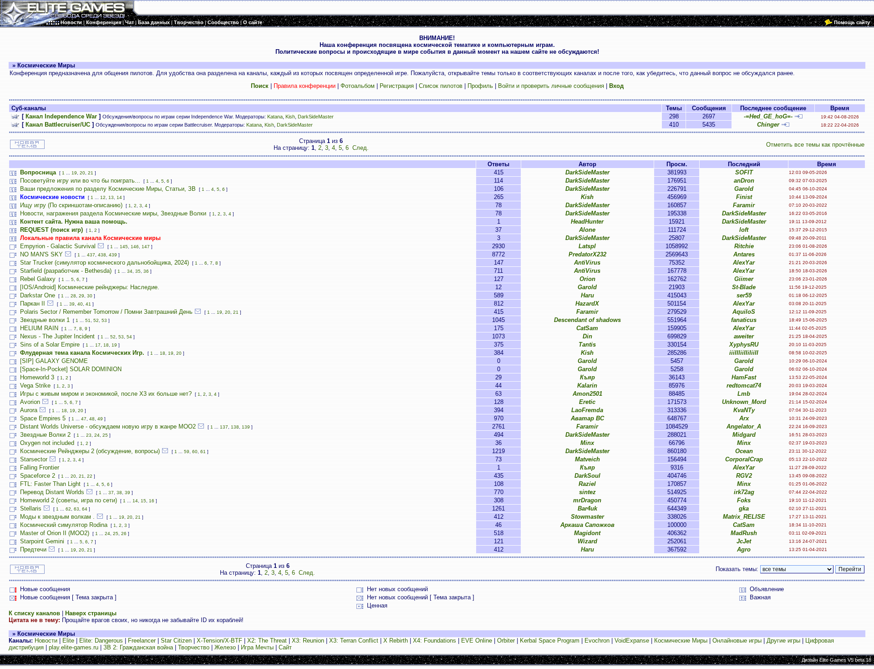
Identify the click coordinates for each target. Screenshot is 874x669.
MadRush (744, 533)
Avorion (30, 401)
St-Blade (744, 287)
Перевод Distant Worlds (52, 492)
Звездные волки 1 (45, 320)
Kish (290, 116)
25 (105, 435)
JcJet (744, 541)
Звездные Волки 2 (45, 434)
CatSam (587, 328)
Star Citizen (176, 640)
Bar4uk (587, 508)
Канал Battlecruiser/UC (57, 124)
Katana (275, 116)
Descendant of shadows (587, 320)
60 (195, 451)
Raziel (587, 483)
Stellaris (30, 508)
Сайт (285, 647)
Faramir (744, 205)
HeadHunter (587, 221)
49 (100, 418)
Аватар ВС (587, 418)
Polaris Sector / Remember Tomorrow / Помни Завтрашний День (106, 311)
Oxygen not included (47, 442)
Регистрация (397, 85)
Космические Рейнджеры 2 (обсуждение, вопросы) (90, 451)
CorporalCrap (744, 459)
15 (143, 500)
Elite (68, 640)
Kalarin (587, 385)
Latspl (587, 246)
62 (68, 508)
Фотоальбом (357, 85)
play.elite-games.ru (73, 647)
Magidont (587, 533)
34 (129, 271)
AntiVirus (587, 262)
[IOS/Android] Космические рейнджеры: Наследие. (89, 287)
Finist (744, 197)
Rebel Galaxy (38, 279)
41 (88, 303)
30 (89, 295)
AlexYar (744, 262)
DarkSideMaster (316, 116)
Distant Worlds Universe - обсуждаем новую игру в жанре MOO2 (108, 426)
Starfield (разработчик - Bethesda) (66, 270)
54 (129, 336)
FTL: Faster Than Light (50, 483)
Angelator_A (744, 426)
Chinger (768, 124)
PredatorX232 (587, 254)
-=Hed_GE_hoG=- (768, 116)
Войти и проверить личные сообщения (551, 85)
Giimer (743, 279)
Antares (744, 254)
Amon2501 (587, 393)
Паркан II (32, 303)
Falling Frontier (39, 467)
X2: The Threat (267, 640)
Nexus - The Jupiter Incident (57, 336)
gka (744, 508)
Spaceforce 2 (37, 475)
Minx (587, 442)
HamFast (744, 377)
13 (111, 197)
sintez (587, 492)
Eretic (587, 401)
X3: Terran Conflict (353, 640)
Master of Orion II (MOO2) (54, 533)
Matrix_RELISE (744, 516)
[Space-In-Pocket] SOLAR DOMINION (71, 369)
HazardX (587, 303)
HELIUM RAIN (39, 328)
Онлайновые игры (737, 640)
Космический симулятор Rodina (63, 524)
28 (73, 295)
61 (203, 451)
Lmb (743, 393)
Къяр (587, 377)
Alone (587, 229)
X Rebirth (395, 640)
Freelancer (142, 640)
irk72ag (744, 492)
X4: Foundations (434, 640)
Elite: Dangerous (101, 640)
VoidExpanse (632, 640)
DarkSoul (587, 475)
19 (74, 172)
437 (91, 254)
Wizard (587, 541)
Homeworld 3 (37, 377)
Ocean (744, 451)
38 (119, 492)
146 (135, 246)
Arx (744, 418)
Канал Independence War (61, 116)
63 (76, 508)
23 (88, 435)
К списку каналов (34, 613)
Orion (587, 279)
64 (84, 508)
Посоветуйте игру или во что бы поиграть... (80, 180)
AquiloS (743, 311)
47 (83, 418)
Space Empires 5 (43, 418)
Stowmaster (587, 516)
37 (111, 492)
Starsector (33, 459)
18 (106, 344)
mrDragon (587, 500)
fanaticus (744, 320)
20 (82, 172)
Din (587, 336)
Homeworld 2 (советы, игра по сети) (68, 500)
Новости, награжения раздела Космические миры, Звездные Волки (113, 213)
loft (743, 229)
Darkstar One (37, 295)
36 (146, 271)
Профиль (480, 85)
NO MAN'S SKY (41, 254)
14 (119, 197)
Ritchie (744, 246)
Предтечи (33, 549)
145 (124, 246)
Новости (46, 640)
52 (96, 320)
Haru (587, 295)
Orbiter (506, 640)
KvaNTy (744, 410)
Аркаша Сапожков (587, 524)
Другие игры (783, 640)
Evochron (597, 640)
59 (186, 451)
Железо (225, 647)
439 (113, 254)
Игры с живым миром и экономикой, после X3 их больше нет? (106, 393)
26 (124, 533)
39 (72, 303)
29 (81, 295)
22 (89, 476)
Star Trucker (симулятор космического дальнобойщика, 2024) (104, 262)
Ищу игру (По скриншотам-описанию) (71, 205)
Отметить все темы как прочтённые (815, 144)
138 (235, 426)
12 (103, 197)
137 (224, 426)
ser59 (744, 295)
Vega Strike (35, 385)
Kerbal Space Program (549, 640)
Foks (744, 500)
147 (146, 246)
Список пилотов (440, 85)
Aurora (28, 410)
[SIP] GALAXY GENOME (54, 360)
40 (80, 303)
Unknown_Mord (744, 401)
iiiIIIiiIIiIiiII (743, 352)
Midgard (744, 434)
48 (92, 418)
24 (97, 435)
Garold (743, 188)
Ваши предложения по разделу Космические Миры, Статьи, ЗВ (108, 188)
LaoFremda (587, 410)
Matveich (587, 459)
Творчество (193, 647)
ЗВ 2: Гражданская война (138, 647)
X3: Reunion (308, 640)
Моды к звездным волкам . (57, 516)
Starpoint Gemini (42, 541)
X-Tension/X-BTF (219, 640)
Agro (744, 549)
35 (138, 271)
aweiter (744, 336)
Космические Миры (680, 640)
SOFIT (744, 172)
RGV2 (744, 475)
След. (360, 147)
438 (102, 254)
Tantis (587, 344)
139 (246, 426)
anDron (744, 180)
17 (98, 344)
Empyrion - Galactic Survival (58, 246)
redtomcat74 (744, 385)
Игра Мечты (257, 647)
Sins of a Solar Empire (50, 344)
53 (104, 320)
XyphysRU (743, 344)
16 (151, 500)
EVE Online (476, 640)
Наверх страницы (91, 613)
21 (90, 172)
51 (88, 320)
